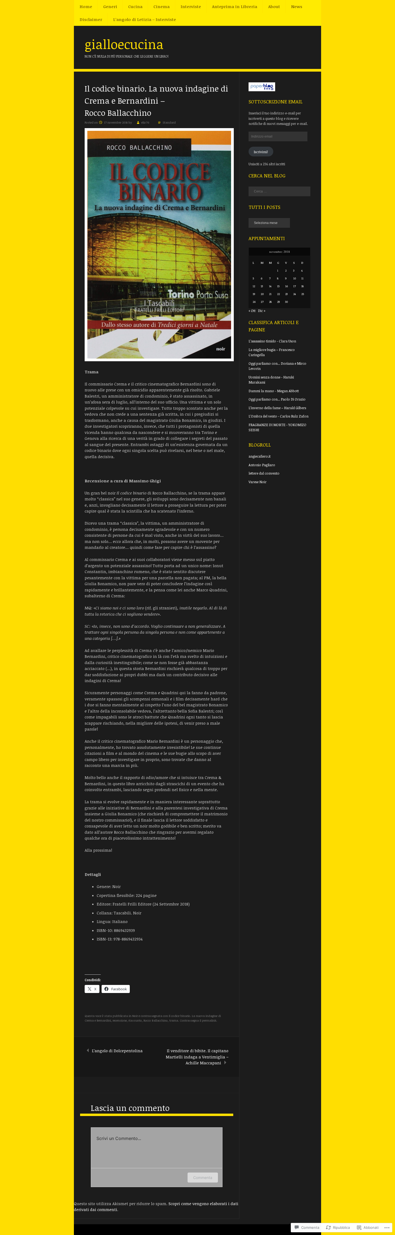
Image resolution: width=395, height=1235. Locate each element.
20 (262, 294)
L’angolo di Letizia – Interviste (144, 19)
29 (278, 302)
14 (270, 286)
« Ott (252, 310)
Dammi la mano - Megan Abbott (274, 390)
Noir (135, 1016)
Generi (110, 6)
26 (254, 302)
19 (254, 294)
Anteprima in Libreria (234, 6)
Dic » (261, 310)
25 (302, 294)
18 (302, 286)
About (274, 6)
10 (294, 278)
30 (286, 302)
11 (302, 278)
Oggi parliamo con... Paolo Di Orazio (277, 399)
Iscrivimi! (261, 151)
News (296, 6)
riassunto (135, 1020)
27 (262, 302)
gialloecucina (124, 44)
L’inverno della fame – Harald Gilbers (277, 407)
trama (173, 1020)
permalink (209, 1020)
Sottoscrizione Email (276, 101)
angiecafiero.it (260, 456)
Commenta (202, 1177)
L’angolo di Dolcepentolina (117, 1050)
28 (270, 302)
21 (270, 294)
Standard (169, 122)
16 (286, 286)
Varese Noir (258, 481)
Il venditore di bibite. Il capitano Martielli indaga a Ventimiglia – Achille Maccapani (197, 1056)
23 (286, 294)
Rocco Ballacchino (155, 1020)
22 (278, 294)
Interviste (191, 6)
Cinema (161, 6)
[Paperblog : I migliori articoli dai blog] (262, 89)
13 (262, 286)
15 (278, 286)
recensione (120, 1020)
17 (294, 286)
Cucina (135, 6)
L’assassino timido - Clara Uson (272, 341)
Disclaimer (91, 19)
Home (86, 6)
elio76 (145, 122)
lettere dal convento (264, 473)
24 (294, 294)
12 (254, 286)
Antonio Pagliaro (262, 464)
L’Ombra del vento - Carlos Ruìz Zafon (278, 416)
